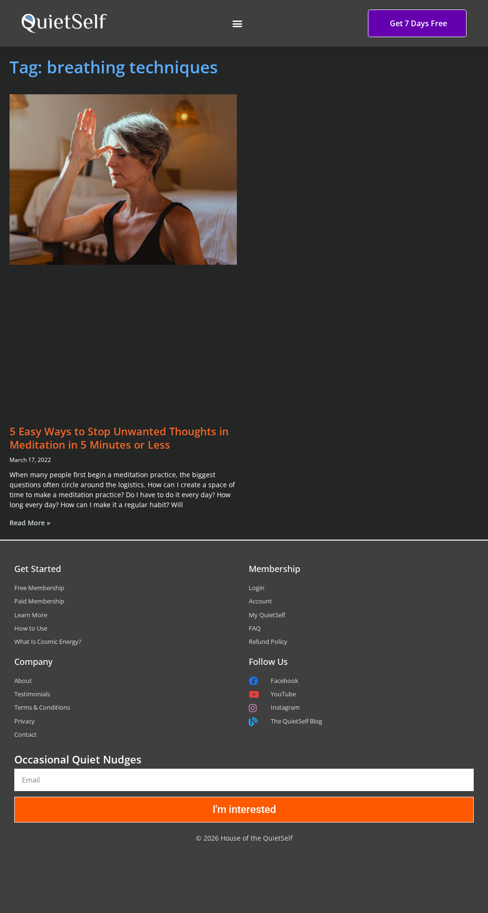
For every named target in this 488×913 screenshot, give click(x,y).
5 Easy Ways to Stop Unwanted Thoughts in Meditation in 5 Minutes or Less (119, 438)
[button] (237, 23)
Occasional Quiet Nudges (78, 759)
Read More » (30, 522)
